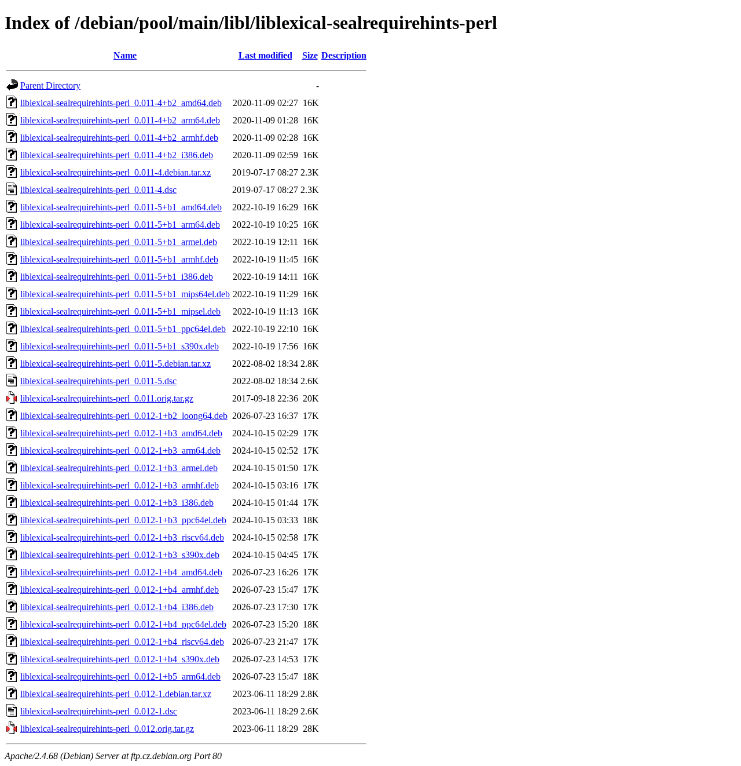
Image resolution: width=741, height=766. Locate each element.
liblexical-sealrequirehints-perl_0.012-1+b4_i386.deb (117, 607)
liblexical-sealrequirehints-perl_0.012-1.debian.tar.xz (115, 694)
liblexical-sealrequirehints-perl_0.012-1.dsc (98, 711)
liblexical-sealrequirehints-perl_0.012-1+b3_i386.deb (117, 503)
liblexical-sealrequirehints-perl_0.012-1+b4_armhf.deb (119, 589)
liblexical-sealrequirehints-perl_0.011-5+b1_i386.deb (116, 277)
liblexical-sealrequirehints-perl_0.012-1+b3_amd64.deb (121, 433)
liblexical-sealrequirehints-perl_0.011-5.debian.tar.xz (115, 364)
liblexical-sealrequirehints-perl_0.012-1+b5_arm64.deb (120, 676)
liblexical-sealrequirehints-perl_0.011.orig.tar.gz (106, 398)
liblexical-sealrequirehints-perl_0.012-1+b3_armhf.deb (119, 485)
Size (310, 55)
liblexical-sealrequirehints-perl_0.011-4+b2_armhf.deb (119, 138)
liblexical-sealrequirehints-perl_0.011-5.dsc (98, 381)
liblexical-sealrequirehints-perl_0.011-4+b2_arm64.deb (120, 120)
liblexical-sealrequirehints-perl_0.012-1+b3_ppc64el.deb (123, 520)
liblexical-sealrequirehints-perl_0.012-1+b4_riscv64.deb (122, 642)
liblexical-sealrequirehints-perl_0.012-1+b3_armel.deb (119, 468)
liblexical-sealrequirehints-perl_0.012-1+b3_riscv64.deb (122, 537)
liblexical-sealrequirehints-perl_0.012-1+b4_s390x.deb (119, 659)
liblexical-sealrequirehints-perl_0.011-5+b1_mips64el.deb (125, 294)
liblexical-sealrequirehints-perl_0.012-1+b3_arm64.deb (120, 450)
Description (343, 55)
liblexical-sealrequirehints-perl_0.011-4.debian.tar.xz (115, 172)
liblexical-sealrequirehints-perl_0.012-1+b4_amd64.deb (121, 572)
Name (125, 55)
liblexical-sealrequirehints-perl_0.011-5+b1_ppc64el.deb (123, 329)
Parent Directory (50, 85)
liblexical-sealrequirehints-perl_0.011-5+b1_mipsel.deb (120, 311)
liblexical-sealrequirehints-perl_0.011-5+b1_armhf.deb (119, 259)
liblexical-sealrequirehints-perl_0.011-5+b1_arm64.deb (120, 224)
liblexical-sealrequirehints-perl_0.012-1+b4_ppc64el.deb (123, 624)
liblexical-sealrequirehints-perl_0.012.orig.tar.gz (107, 729)
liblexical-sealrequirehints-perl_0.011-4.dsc (98, 190)
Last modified (265, 55)
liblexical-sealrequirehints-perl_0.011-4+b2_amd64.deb (121, 103)
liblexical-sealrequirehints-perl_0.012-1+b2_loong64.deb (124, 416)
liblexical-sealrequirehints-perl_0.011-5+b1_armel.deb (118, 242)
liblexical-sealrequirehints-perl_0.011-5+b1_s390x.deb (119, 346)
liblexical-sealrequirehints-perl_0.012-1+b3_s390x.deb (119, 555)
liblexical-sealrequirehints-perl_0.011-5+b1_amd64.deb (121, 207)
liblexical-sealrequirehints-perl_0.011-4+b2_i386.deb (116, 155)
